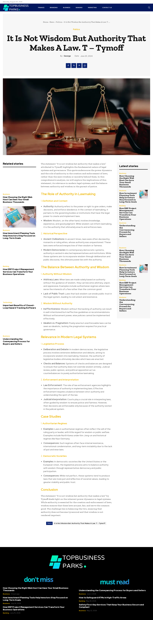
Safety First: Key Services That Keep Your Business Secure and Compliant (111, 605)
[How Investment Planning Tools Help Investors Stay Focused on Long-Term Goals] (19, 217)
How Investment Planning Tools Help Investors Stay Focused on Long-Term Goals (19, 235)
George (67, 56)
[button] (149, 7)
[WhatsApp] (84, 65)
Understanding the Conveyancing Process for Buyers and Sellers (16, 341)
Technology (7, 302)
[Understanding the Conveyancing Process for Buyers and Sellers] (19, 322)
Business (6, 194)
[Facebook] (68, 65)
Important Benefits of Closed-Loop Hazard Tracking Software (19, 306)
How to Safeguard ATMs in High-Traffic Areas (102, 597)
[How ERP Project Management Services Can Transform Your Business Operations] (19, 253)
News (52, 22)
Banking (6, 266)
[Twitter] (73, 65)
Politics (59, 22)
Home (45, 22)
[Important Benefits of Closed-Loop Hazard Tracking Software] (19, 289)
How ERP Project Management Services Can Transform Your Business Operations (18, 271)
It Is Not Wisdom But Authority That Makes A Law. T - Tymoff (79, 523)
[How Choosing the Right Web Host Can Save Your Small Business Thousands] (19, 180)
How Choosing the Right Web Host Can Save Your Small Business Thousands (17, 199)
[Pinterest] (79, 65)
